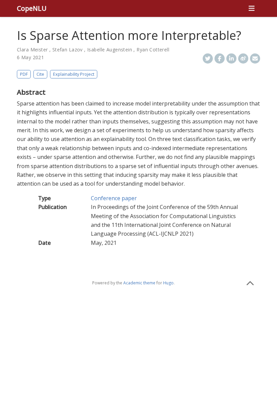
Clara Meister (32, 49)
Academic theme (139, 283)
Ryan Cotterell (152, 49)
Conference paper (114, 198)
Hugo (168, 283)
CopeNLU (32, 8)
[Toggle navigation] (251, 8)
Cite (40, 74)
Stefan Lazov (67, 49)
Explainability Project (73, 74)
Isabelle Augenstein (109, 49)
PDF (24, 74)
